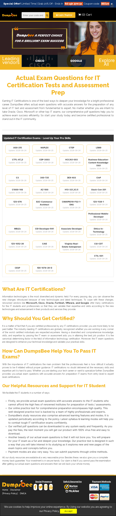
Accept (68, 511)
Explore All (106, 62)
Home (5, 489)
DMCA (23, 493)
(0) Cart (86, 14)
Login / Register (65, 15)
